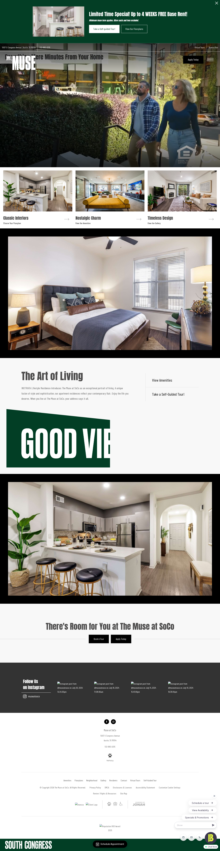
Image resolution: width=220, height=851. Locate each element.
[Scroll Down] (110, 160)
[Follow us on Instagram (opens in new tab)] (113, 721)
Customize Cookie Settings (169, 787)
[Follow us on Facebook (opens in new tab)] (106, 721)
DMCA (107, 787)
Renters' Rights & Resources (104, 793)
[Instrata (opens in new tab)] (91, 804)
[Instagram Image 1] (72, 688)
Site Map (123, 793)
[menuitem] (67, 780)
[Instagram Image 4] (183, 688)
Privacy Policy (95, 787)
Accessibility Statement (145, 787)
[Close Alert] (216, 4)
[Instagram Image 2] (109, 688)
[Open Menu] (210, 59)
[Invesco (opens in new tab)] (79, 804)
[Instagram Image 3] (146, 688)
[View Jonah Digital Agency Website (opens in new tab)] (139, 804)
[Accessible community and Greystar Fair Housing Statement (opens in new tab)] (121, 805)
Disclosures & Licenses (122, 787)
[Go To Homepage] (20, 63)
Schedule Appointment (112, 844)
